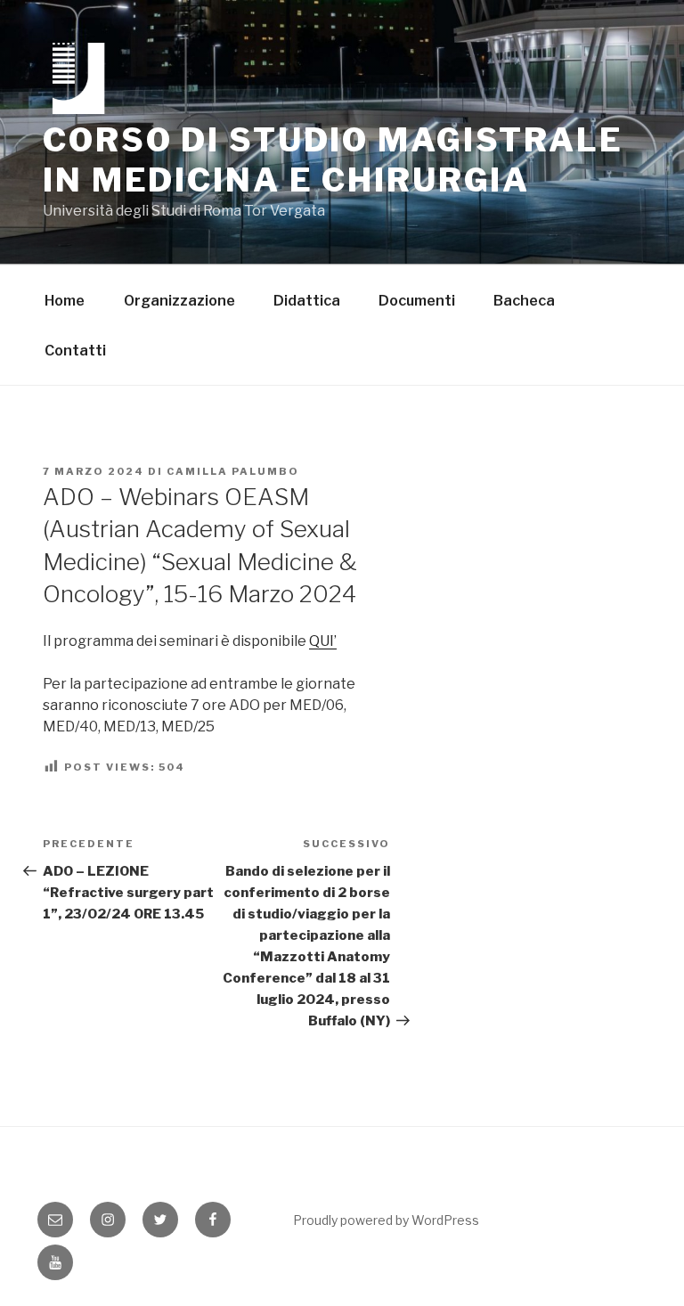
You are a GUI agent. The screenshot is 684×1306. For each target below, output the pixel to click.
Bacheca (524, 300)
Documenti (417, 300)
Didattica (306, 300)
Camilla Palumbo (233, 471)
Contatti (75, 350)
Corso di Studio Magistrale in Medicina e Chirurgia (333, 160)
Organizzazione (179, 300)
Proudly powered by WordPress (386, 1220)
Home (65, 300)
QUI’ (323, 641)
